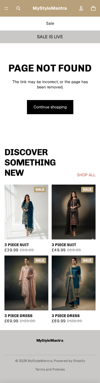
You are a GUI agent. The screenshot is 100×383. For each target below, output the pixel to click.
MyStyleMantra (40, 361)
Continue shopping (50, 106)
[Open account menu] (81, 8)
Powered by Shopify (69, 361)
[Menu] (6, 8)
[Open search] (18, 8)
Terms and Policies (50, 369)
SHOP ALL (86, 174)
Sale (50, 23)
